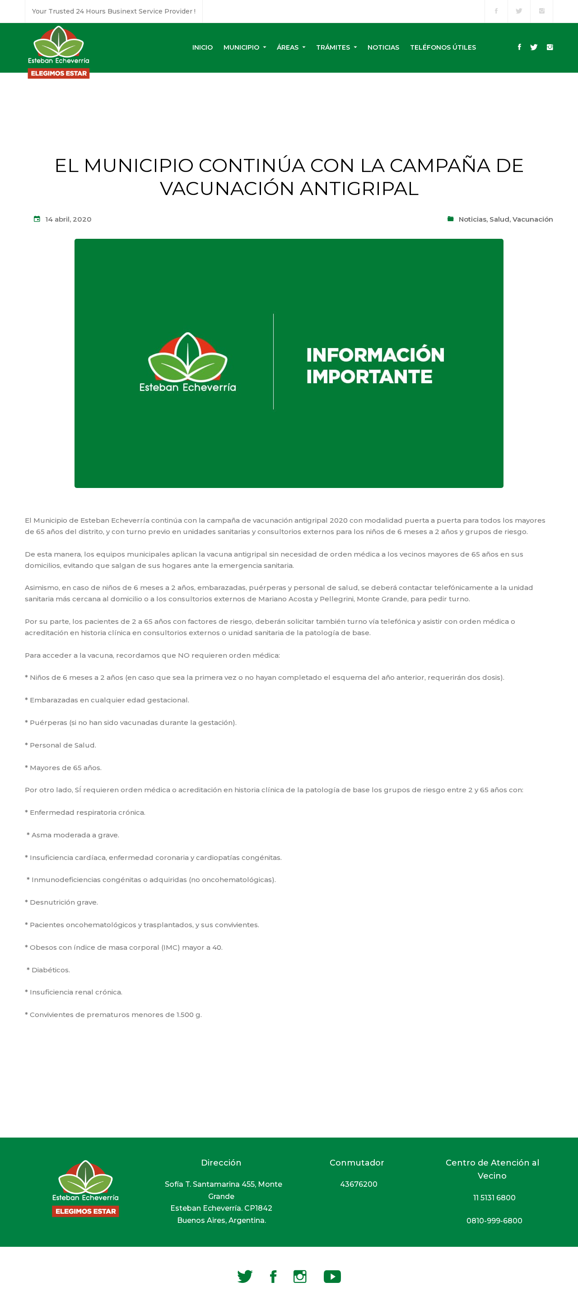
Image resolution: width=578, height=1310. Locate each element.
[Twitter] (534, 48)
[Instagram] (550, 48)
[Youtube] (332, 1276)
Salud (499, 219)
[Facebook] (519, 48)
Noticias (472, 219)
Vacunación (533, 219)
